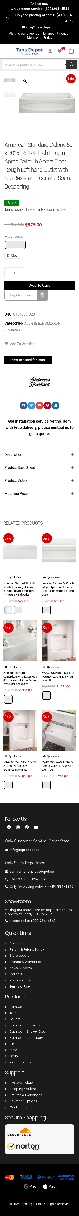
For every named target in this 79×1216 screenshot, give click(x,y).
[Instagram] (18, 827)
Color (8, 237)
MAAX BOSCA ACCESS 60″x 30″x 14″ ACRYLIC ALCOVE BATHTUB (57, 765)
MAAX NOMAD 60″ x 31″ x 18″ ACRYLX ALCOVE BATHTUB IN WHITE (58, 676)
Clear (15, 255)
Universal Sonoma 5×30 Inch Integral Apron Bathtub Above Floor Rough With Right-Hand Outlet (58, 589)
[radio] (15, 245)
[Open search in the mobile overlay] (39, 64)
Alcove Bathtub (34, 323)
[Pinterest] (27, 827)
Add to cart (39, 285)
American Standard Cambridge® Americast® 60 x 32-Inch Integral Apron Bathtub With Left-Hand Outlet (20, 678)
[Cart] (71, 50)
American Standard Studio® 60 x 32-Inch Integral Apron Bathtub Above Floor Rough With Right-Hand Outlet (18, 589)
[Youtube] (36, 827)
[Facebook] (9, 827)
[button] (11, 203)
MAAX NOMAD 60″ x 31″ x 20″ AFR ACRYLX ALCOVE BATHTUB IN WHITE (19, 765)
